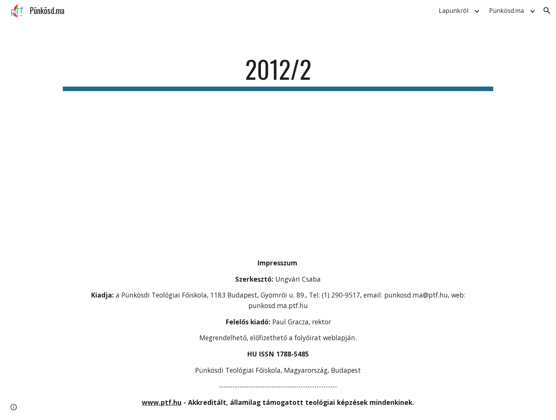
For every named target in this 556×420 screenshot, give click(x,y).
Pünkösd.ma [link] (506, 10)
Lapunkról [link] (453, 10)
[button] (547, 11)
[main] (278, 72)
